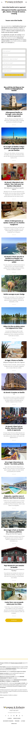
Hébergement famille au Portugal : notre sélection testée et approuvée (14, 114)
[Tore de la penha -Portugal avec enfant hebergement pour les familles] (14, 101)
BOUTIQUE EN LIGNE (11, 674)
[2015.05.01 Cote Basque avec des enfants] (14, 554)
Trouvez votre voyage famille (14, 74)
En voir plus (14, 620)
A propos (10, 718)
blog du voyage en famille (16, 663)
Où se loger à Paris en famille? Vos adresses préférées (14, 531)
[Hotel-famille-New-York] (14, 415)
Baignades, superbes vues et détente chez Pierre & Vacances (14, 497)
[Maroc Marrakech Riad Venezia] (14, 171)
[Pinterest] (14, 715)
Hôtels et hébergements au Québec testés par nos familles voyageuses (14, 222)
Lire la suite (14, 124)
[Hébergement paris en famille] (14, 519)
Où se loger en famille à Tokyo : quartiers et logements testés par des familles (14, 148)
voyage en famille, (24, 666)
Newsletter (14, 723)
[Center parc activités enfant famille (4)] (14, 591)
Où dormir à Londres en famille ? (14, 393)
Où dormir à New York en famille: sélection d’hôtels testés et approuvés (14, 428)
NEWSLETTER (16, 681)
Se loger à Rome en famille (14, 360)
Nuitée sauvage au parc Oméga (14, 294)
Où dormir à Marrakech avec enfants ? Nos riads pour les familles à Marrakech (14, 184)
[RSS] (22, 715)
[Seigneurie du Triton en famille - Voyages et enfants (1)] (14, 315)
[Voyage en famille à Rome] (14, 349)
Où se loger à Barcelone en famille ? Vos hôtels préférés (14, 463)
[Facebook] (5, 715)
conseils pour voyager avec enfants (18, 671)
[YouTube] (16, 715)
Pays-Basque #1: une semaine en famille (14, 566)
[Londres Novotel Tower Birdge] (14, 381)
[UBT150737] (14, 485)
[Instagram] (11, 715)
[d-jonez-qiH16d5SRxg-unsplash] (14, 451)
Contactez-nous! (16, 718)
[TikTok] (19, 715)
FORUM (8, 681)
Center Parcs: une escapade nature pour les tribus (14, 603)
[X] (8, 715)
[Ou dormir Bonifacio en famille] (14, 246)
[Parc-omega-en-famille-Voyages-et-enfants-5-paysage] (14, 283)
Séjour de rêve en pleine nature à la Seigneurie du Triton (14, 327)
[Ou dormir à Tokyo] (14, 135)
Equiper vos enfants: (4, 673)
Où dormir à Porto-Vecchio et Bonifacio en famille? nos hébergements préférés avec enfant (14, 259)
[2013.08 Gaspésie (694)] (14, 210)
